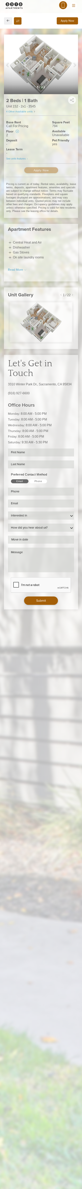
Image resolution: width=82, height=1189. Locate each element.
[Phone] (63, 5)
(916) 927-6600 (19, 393)
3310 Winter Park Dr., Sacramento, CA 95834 (40, 384)
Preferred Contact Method (29, 474)
